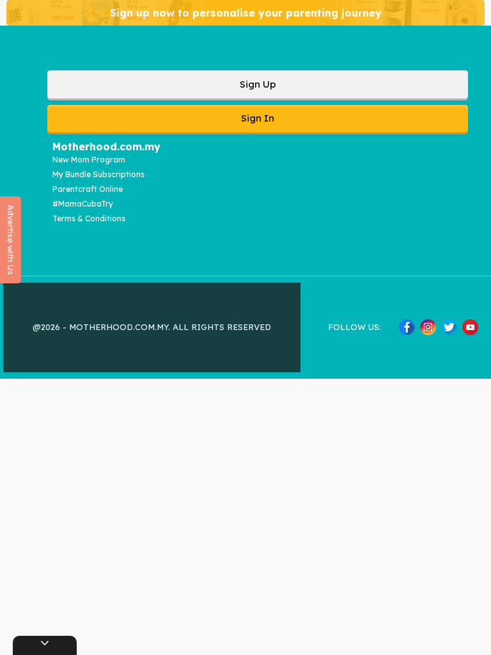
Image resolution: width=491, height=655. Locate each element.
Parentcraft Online (87, 189)
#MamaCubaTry (82, 204)
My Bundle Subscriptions (98, 174)
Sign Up (258, 84)
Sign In (257, 118)
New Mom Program (88, 159)
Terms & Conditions (88, 218)
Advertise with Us (11, 240)
